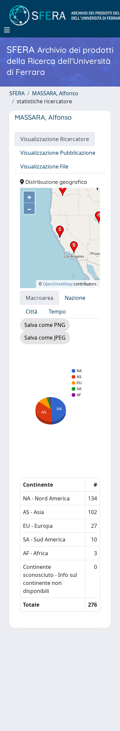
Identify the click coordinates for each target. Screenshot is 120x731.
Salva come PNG (44, 325)
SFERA (17, 93)
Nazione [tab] (75, 297)
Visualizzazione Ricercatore (54, 139)
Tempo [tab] (57, 311)
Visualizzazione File (44, 166)
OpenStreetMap (58, 284)
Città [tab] (31, 311)
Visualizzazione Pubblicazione (57, 152)
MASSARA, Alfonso (55, 93)
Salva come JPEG (45, 337)
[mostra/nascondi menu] (7, 30)
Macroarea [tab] (39, 297)
